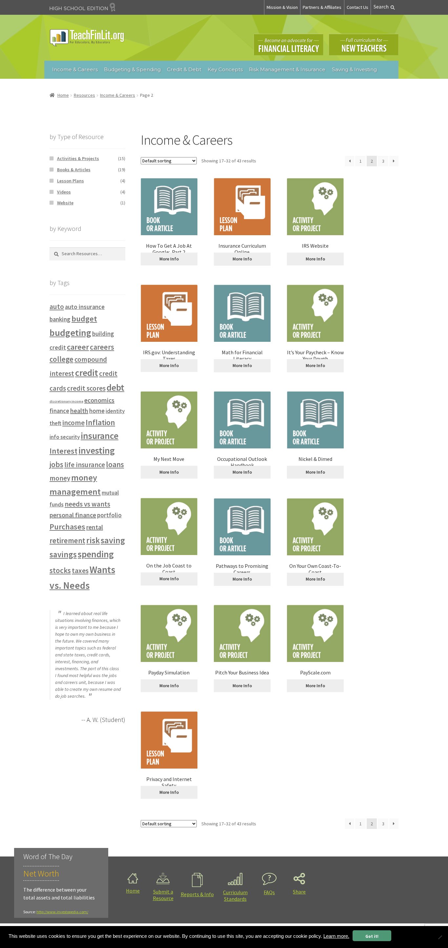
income (73, 422)
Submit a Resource (163, 894)
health (79, 410)
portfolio (109, 515)
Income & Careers (75, 69)
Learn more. (336, 936)
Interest (63, 451)
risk (93, 540)
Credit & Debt (184, 69)
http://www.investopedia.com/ (62, 911)
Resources (84, 95)
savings (63, 554)
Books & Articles (74, 170)
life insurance (84, 464)
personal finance (73, 515)
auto (57, 306)
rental (94, 527)
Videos (64, 192)
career (78, 347)
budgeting (70, 333)
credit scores (86, 388)
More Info (169, 259)
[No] (440, 937)
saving (113, 540)
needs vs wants (87, 504)
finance (59, 411)
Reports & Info (197, 894)
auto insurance (85, 307)
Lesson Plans (70, 181)
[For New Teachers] (363, 44)
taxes (80, 570)
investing (96, 450)
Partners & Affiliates (322, 7)
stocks (60, 570)
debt (115, 387)
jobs (56, 464)
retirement (67, 540)
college (61, 359)
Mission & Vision (282, 7)
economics (99, 400)
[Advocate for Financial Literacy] (288, 44)
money (60, 478)
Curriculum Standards (235, 895)
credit (86, 373)
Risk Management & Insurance (287, 69)
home (97, 411)
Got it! (371, 936)
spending (96, 554)
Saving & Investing (354, 69)
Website (65, 203)
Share (299, 891)
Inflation (100, 422)
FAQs (269, 892)
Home (63, 95)
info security (65, 437)
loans (115, 464)
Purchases (67, 527)
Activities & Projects (78, 158)
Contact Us (357, 7)
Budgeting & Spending (132, 69)
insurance (99, 436)
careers (102, 347)
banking (60, 319)
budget (84, 319)
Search (381, 6)
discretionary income (66, 401)
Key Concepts (225, 69)
